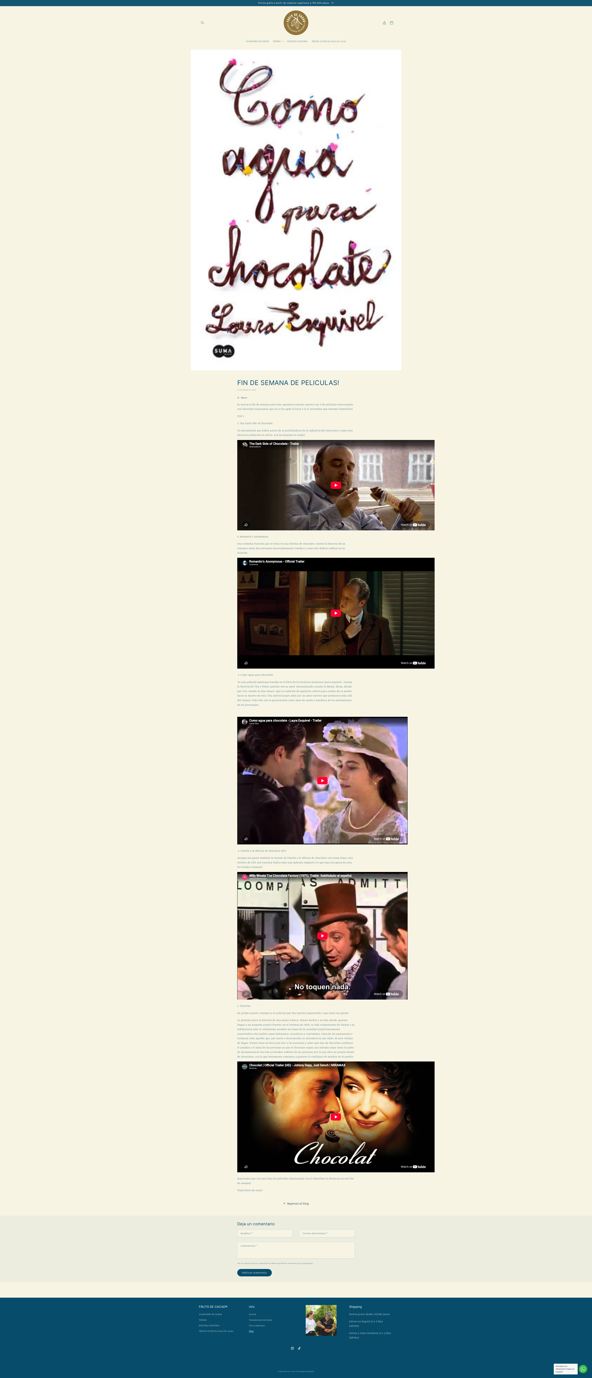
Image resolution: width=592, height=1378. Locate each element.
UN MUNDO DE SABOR (210, 1314)
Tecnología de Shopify (305, 1371)
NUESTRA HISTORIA (209, 1325)
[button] (202, 22)
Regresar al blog (298, 1203)
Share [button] (244, 397)
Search (252, 1314)
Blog (251, 1331)
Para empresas (257, 1325)
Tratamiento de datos (260, 1320)
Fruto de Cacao (290, 1371)
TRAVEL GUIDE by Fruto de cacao (216, 1331)
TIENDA (203, 1320)
